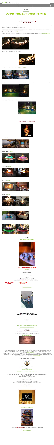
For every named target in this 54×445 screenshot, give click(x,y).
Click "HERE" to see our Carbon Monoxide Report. (27, 325)
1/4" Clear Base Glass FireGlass (22, 67)
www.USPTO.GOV (22, 366)
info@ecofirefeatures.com (20, 31)
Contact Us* (42, 4)
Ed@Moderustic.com (27, 270)
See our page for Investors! (27, 430)
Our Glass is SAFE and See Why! (27, 290)
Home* (3, 4)
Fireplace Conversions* (12, 4)
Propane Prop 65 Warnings (27, 287)
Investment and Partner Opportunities (27, 327)
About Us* (36, 4)
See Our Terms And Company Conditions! (27, 239)
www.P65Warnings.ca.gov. (30, 352)
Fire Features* (29, 4)
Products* (21, 4)
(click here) (11, 151)
